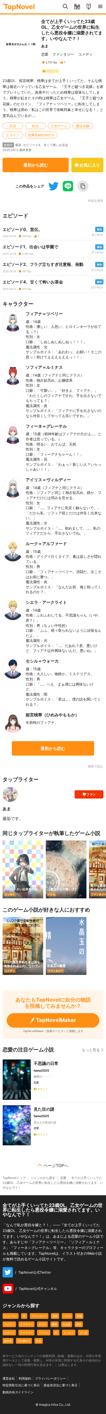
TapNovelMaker (56, 1020)
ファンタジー (63, 54)
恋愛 (44, 54)
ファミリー (26, 1332)
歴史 (78, 1324)
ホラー (42, 1324)
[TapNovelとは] (88, 6)
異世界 (8, 1340)
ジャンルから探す (43, 1178)
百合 (13, 126)
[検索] (65, 6)
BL (56, 1332)
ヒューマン (10, 1316)
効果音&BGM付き (41, 135)
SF (24, 1316)
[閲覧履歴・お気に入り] (77, 6)
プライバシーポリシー (50, 1378)
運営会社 (9, 1378)
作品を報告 (95, 200)
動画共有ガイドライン (18, 1392)
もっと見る (91, 1050)
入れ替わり (23, 1340)
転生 (35, 126)
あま (44, 46)
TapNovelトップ (14, 1178)
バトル (67, 1316)
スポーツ (9, 1332)
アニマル (44, 1332)
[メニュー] (100, 6)
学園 (79, 1316)
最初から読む (35, 165)
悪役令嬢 (82, 126)
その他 (83, 1332)
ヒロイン (13, 135)
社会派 (66, 1324)
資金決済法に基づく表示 (60, 1385)
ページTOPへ (55, 1165)
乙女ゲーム (59, 126)
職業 (54, 1324)
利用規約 (25, 1378)
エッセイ (69, 1332)
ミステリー (26, 1324)
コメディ (85, 54)
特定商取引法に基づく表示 (21, 1385)
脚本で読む (95, 766)
